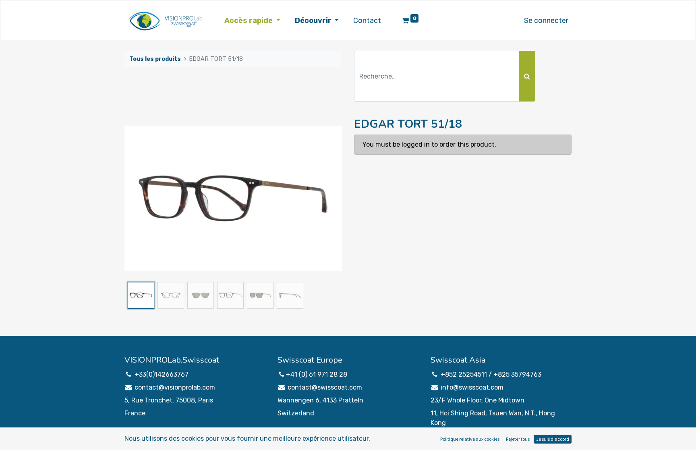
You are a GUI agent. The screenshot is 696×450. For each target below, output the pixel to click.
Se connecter (546, 20)
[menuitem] (367, 20)
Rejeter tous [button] (518, 439)
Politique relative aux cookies (469, 439)
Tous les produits (155, 59)
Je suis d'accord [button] (552, 439)
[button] (140, 198)
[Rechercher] (527, 76)
